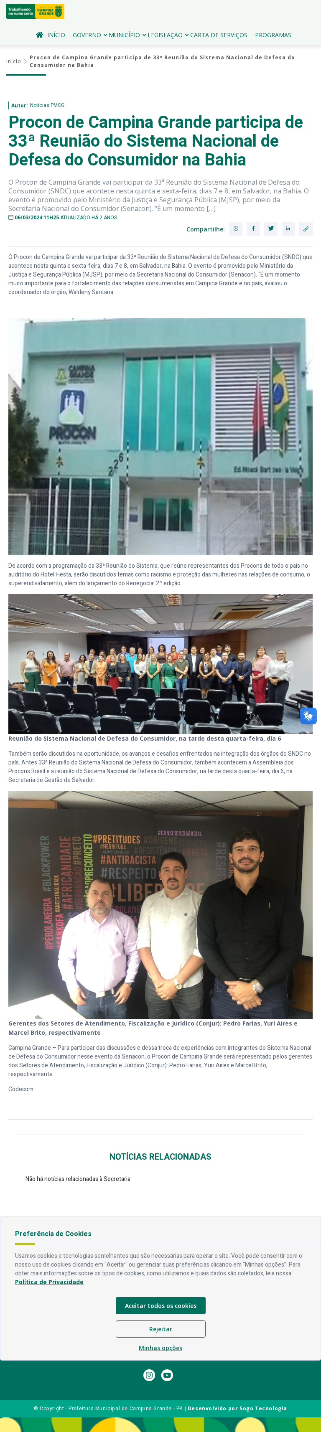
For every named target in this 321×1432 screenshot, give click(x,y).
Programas (273, 35)
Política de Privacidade (49, 1282)
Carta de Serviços (218, 35)
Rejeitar (160, 1329)
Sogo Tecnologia (263, 1408)
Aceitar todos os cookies (160, 1306)
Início (56, 35)
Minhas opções (160, 1348)
